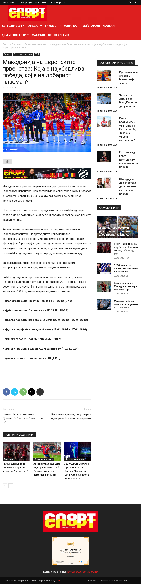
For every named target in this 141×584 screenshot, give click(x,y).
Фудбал (33, 25)
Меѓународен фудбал (98, 25)
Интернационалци (44, 459)
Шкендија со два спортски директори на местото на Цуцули (127, 186)
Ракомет (51, 25)
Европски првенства (35, 44)
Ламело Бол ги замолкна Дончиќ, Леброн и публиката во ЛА (23, 418)
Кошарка (70, 25)
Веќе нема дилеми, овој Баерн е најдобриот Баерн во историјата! (70, 416)
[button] (130, 2)
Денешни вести (13, 25)
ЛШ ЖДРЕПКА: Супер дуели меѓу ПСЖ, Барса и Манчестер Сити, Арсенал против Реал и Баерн (77, 471)
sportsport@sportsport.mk (82, 571)
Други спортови (14, 35)
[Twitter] (14, 392)
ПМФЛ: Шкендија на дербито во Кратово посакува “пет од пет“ (15, 467)
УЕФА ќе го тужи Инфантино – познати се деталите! (126, 268)
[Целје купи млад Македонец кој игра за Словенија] (104, 286)
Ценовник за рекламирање (50, 2)
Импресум (26, 2)
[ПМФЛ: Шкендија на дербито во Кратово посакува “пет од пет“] (16, 451)
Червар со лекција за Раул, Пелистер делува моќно (128, 101)
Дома (6, 44)
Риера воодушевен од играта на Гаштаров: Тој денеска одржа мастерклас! (127, 129)
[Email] (31, 392)
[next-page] (10, 485)
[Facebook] (135, 2)
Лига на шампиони (75, 459)
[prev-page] (5, 485)
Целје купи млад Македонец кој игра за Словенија (125, 286)
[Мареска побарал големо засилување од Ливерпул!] (104, 304)
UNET (59, 580)
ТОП (37, 54)
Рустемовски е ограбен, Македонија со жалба (128, 78)
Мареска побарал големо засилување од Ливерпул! (126, 304)
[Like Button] (7, 161)
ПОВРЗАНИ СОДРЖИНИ (19, 434)
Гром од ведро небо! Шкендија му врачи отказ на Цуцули (128, 159)
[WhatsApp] (23, 392)
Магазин (38, 35)
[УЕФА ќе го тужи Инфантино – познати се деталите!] (104, 268)
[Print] (40, 392)
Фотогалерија (58, 35)
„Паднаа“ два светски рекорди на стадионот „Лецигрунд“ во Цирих (114, 231)
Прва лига (8, 459)
